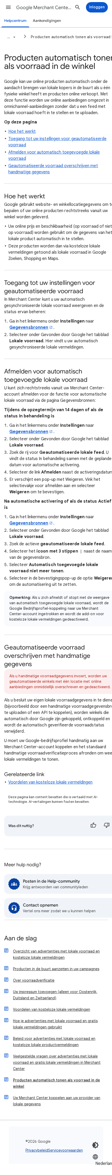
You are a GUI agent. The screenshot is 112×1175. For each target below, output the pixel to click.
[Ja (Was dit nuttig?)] (93, 826)
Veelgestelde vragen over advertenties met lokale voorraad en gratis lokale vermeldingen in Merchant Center (57, 1062)
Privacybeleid (37, 1150)
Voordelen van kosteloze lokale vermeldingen (50, 782)
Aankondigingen (47, 20)
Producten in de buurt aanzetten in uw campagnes (56, 969)
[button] (8, 7)
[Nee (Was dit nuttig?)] (107, 826)
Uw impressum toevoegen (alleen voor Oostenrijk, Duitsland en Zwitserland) (55, 994)
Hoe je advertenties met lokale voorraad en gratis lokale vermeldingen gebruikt (55, 1024)
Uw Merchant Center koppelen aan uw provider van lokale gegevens (56, 1100)
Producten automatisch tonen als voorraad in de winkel (56, 1083)
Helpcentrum (15, 20)
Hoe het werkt (22, 131)
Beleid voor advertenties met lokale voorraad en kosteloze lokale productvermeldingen (54, 1041)
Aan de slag (20, 938)
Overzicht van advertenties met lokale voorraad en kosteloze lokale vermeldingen (56, 954)
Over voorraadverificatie (33, 980)
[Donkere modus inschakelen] (95, 1145)
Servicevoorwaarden (65, 1150)
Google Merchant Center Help (44, 7)
